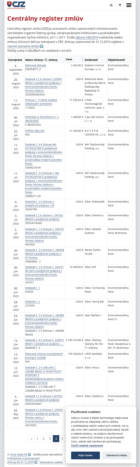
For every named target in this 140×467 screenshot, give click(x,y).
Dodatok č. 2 (32, 301)
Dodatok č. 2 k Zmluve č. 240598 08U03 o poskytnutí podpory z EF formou (44, 253)
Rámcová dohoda (35, 65)
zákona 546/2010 (86, 37)
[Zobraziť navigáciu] (129, 5)
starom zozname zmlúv (23, 46)
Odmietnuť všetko (116, 455)
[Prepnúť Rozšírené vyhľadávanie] (120, 5)
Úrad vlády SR (18, 454)
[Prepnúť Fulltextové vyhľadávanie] (111, 5)
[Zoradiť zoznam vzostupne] (82, 58)
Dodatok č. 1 (32, 288)
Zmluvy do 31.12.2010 (20, 462)
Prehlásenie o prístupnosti (23, 458)
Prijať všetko (85, 455)
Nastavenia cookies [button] (51, 462)
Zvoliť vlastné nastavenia (87, 445)
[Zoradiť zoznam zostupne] (82, 60)
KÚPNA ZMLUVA (34, 130)
